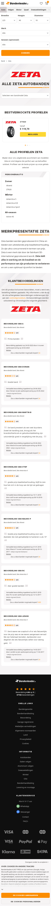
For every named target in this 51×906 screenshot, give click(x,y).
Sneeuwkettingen (38, 10)
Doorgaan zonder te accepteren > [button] (37, 862)
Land (25, 735)
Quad (26, 10)
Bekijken (33, 134)
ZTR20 (8, 189)
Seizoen (10, 39)
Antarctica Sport (13, 207)
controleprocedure (17, 298)
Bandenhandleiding (25, 713)
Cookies (25, 743)
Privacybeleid (25, 739)
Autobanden (25, 757)
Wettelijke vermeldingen (25, 726)
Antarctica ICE (12, 203)
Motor (19, 10)
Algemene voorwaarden (25, 730)
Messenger (25, 812)
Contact (25, 817)
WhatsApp (24, 806)
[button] (14, 393)
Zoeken (25, 53)
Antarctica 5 (11, 199)
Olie (25, 778)
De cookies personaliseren (25, 902)
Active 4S (10, 216)
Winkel (25, 774)
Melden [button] (8, 350)
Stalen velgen (25, 761)
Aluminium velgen (25, 766)
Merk (3, 28)
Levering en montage (25, 787)
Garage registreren (25, 722)
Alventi (9, 185)
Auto (3, 10)
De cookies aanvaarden (25, 895)
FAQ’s (25, 821)
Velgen (11, 10)
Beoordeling (25, 717)
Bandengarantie (25, 709)
